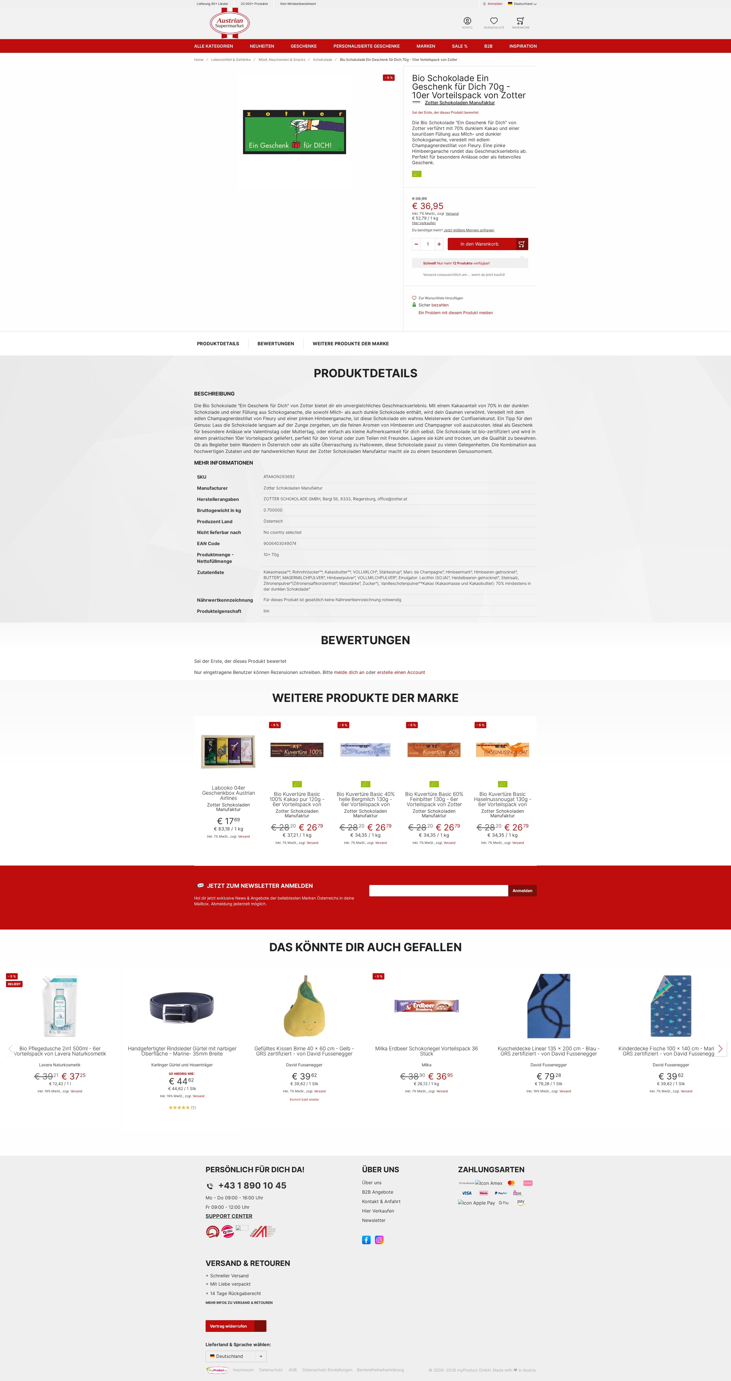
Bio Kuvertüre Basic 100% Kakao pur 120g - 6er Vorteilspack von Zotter (297, 802)
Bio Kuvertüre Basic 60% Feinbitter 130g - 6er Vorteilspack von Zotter (434, 799)
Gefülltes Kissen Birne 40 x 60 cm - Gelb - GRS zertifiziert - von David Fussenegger (304, 1051)
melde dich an (349, 672)
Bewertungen (276, 343)
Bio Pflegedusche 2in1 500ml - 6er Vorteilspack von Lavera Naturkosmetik (60, 1051)
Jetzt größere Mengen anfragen (469, 230)
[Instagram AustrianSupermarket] (379, 1240)
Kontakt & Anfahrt (381, 1201)
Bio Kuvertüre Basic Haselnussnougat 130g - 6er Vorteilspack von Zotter (502, 802)
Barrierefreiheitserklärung (380, 1369)
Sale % (460, 46)
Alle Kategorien (213, 46)
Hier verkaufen (424, 223)
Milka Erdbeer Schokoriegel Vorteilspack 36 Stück (426, 1051)
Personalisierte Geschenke (367, 46)
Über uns (371, 1182)
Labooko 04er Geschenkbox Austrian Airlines (228, 793)
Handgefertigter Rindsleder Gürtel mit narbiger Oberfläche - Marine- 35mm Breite (182, 1051)
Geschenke (304, 46)
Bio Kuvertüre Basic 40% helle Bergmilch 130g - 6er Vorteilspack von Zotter (366, 802)
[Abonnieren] (522, 890)
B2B (488, 46)
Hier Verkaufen (378, 1211)
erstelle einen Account (401, 672)
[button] (416, 244)
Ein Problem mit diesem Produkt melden (456, 312)
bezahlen (440, 304)
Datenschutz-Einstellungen (327, 1369)
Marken (426, 46)
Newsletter (373, 1220)
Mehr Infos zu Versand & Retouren (239, 1302)
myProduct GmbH (474, 1370)
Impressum (243, 1369)
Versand (452, 213)
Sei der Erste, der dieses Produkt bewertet (445, 112)
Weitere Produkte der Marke (351, 343)
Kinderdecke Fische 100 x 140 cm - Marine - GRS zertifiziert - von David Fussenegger (671, 1051)
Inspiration (523, 46)
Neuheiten (262, 46)
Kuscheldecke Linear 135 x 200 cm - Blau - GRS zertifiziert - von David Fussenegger (549, 1051)
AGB (293, 1369)
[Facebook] (366, 1240)
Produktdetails (218, 343)
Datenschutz (271, 1369)
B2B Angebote (377, 1192)
